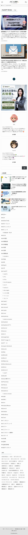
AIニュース (5, 229)
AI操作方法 (4, 465)
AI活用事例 (17, 465)
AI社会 (4, 259)
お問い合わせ (14, 530)
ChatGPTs (5, 274)
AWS (4, 262)
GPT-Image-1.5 (6, 340)
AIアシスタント (17, 456)
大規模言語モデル (6, 484)
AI (11, 456)
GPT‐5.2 (5, 343)
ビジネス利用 (6, 293)
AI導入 (19, 463)
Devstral (5, 328)
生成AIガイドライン (18, 486)
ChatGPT (5, 271)
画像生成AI (11, 488)
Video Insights (6, 290)
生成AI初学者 (6, 444)
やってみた (21, 475)
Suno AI (4, 408)
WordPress (5, 414)
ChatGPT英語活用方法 (14, 470)
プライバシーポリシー (9, 529)
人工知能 (15, 482)
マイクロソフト (5, 479)
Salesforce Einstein (7, 393)
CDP (4, 268)
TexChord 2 (5, 287)
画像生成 (4, 488)
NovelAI (5, 375)
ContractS (5, 307)
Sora (4, 402)
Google (16, 472)
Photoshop (5, 381)
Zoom (4, 417)
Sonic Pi (5, 285)
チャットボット (13, 477)
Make (4, 352)
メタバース (5, 435)
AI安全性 (13, 463)
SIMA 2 (4, 399)
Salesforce (5, 390)
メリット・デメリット (7, 482)
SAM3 (4, 396)
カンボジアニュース (7, 423)
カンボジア (5, 477)
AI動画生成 (5, 241)
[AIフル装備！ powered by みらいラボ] (14, 2)
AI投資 (4, 247)
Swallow (5, 411)
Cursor (4, 313)
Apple (18, 468)
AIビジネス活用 (13, 461)
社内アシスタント (7, 447)
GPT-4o (4, 279)
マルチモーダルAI (15, 479)
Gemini (4, 331)
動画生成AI (22, 482)
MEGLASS (5, 355)
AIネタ (4, 235)
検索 (24, 168)
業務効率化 (19, 484)
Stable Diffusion (7, 405)
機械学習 (4, 486)
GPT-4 (4, 276)
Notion (4, 367)
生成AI (4, 441)
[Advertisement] (14, 506)
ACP (4, 217)
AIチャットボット (7, 226)
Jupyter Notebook (7, 346)
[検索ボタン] (26, 2)
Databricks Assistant (7, 319)
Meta (3, 475)
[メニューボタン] (2, 2)
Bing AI (4, 265)
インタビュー (6, 420)
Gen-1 (4, 334)
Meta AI (4, 358)
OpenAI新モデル (6, 378)
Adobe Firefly (6, 220)
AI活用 (4, 250)
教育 (13, 484)
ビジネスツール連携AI (8, 432)
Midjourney (5, 361)
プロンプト (5, 298)
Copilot (5, 310)
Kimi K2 (5, 349)
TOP (4, 529)
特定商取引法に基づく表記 (20, 529)
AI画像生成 (5, 253)
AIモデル (20, 461)
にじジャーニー (6, 429)
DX (21, 470)
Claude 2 (5, 301)
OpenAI (14, 475)
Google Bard (6, 337)
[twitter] (13, 134)
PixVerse (5, 384)
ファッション (6, 295)
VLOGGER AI (5, 256)
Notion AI (5, 370)
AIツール (23, 458)
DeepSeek (5, 322)
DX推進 (4, 472)
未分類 (4, 438)
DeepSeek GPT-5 (7, 325)
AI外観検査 (5, 244)
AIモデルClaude (5, 463)
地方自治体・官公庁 (7, 232)
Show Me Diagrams (7, 282)
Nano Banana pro (7, 364)
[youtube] (15, 134)
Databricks (5, 316)
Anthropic (11, 468)
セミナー (5, 426)
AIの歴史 (5, 238)
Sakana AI (5, 388)
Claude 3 (5, 304)
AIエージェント (6, 223)
